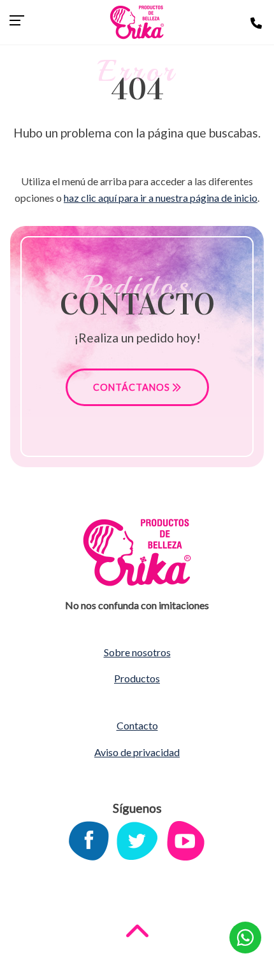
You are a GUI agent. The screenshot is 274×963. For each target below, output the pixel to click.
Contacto (137, 725)
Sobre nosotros (137, 652)
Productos (137, 678)
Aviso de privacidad (137, 752)
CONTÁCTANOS (133, 387)
